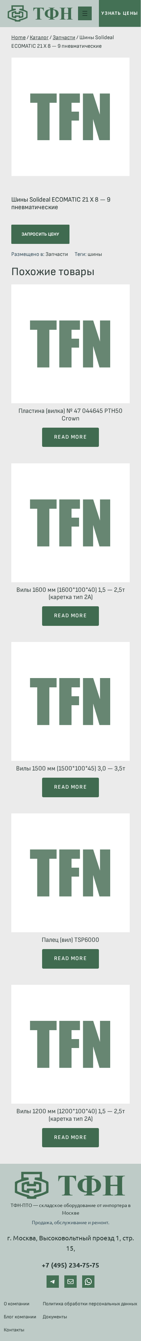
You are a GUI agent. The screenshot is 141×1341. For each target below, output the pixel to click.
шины (95, 254)
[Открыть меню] (85, 13)
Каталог (39, 37)
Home (18, 37)
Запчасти (64, 37)
